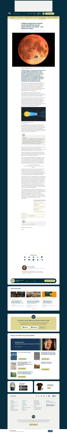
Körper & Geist (24, 404)
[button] (25, 257)
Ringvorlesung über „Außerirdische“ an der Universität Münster (48, 301)
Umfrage (21, 305)
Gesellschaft (12, 408)
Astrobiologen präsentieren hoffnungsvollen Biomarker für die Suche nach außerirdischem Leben (39, 211)
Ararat (30, 305)
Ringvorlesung (53, 305)
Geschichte (12, 407)
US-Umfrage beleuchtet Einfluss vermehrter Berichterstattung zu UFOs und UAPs (17, 302)
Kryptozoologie (24, 405)
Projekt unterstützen (49, 13)
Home (11, 19)
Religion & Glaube (36, 401)
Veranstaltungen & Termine (38, 407)
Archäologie (13, 17)
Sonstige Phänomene (28, 17)
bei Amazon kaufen (22, 368)
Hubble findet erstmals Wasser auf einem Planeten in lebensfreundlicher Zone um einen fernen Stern (40, 206)
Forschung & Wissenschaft (14, 405)
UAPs (17, 305)
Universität (44, 306)
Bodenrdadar (36, 305)
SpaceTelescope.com (28, 224)
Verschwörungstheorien (37, 408)
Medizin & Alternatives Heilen (26, 407)
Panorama (23, 410)
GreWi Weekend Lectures (14, 410)
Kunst (23, 406)
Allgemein (12, 400)
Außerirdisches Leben (16, 19)
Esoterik (12, 404)
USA (23, 305)
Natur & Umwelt (24, 409)
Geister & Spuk (13, 406)
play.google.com (23, 389)
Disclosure (12, 403)
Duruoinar (28, 306)
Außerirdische (46, 305)
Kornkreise (23, 403)
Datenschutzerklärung (49, 401)
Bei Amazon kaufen (22, 376)
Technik (35, 405)
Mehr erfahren (42, 327)
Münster (50, 305)
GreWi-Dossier (24, 400)
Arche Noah (32, 305)
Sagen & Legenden (36, 402)
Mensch (49, 17)
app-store (23, 386)
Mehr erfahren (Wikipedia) (26, 273)
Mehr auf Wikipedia (18, 346)
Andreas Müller (23, 30)
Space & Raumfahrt (42, 17)
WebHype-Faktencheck (37, 409)
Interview (23, 401)
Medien (14, 305)
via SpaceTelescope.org (37, 85)
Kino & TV (23, 402)
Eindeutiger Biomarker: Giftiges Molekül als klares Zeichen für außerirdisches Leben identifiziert (39, 202)
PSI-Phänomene (19, 17)
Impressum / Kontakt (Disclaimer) (51, 402)
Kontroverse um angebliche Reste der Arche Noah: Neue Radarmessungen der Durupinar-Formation (33, 302)
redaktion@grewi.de (43, 13)
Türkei (30, 306)
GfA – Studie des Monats (14, 409)
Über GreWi (55, 17)
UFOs (35, 17)
